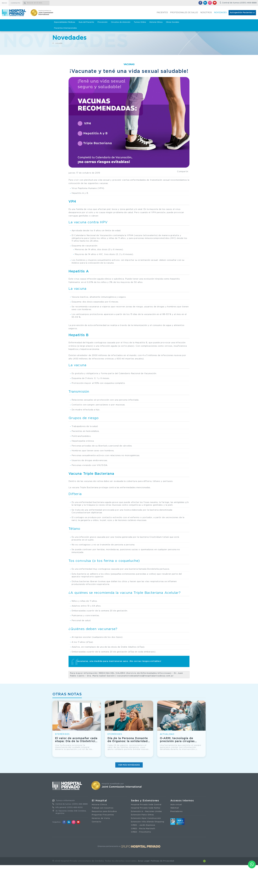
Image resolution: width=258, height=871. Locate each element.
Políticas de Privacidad (162, 861)
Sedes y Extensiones (145, 800)
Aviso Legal (144, 861)
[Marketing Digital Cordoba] (204, 861)
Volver (58, 43)
